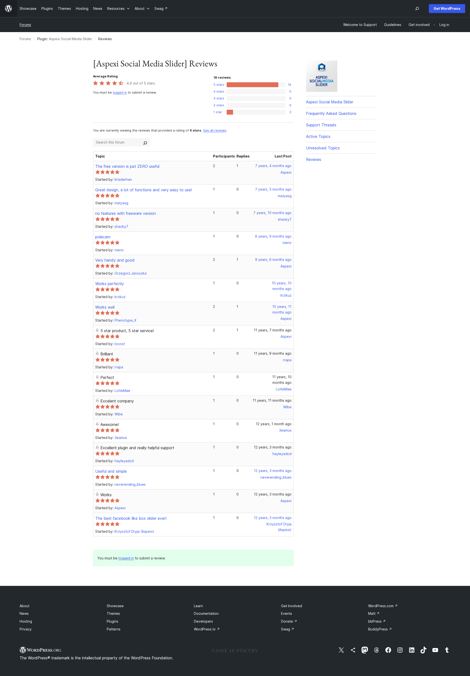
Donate (289, 621)
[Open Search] (417, 8)
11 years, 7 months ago (273, 330)
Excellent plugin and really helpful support (137, 447)
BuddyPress (380, 629)
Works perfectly (109, 283)
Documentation (206, 613)
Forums (25, 25)
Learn (198, 606)
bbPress (377, 621)
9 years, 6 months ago (273, 259)
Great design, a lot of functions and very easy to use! (143, 189)
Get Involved (291, 606)
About (24, 606)
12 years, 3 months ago (273, 447)
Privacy (26, 629)
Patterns (113, 629)
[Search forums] (145, 142)
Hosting (26, 621)
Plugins (112, 621)
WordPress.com (383, 606)
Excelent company (117, 400)
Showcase (115, 606)
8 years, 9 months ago (273, 236)
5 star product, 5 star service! (127, 330)
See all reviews (214, 130)
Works (106, 494)
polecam (102, 236)
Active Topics (318, 136)
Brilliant (106, 353)
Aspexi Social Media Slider (70, 39)
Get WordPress (447, 8)
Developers (203, 621)
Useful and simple (111, 471)
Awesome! (109, 424)
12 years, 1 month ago (274, 424)
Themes (113, 613)
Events (286, 613)
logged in (120, 92)
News (24, 613)
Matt (374, 613)
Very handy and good (115, 260)
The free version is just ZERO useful (127, 166)
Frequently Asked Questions (331, 113)
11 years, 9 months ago (273, 353)
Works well (105, 307)
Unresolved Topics (323, 147)
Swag (287, 629)
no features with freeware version (125, 213)
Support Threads (321, 124)
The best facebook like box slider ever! (130, 518)
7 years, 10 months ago (272, 213)
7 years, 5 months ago (273, 189)
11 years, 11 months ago (272, 400)
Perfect (107, 377)
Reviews (313, 159)
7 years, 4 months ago (273, 166)
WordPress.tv (207, 629)
